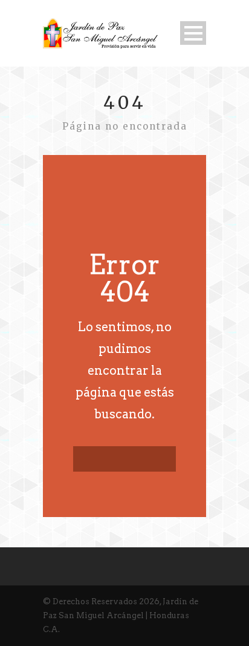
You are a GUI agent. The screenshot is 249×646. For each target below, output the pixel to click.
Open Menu (193, 33)
